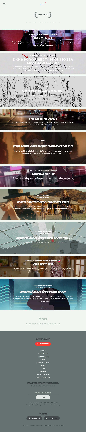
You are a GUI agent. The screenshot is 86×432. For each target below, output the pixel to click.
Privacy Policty (48, 425)
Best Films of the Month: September (43, 90)
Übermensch (43, 38)
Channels (43, 354)
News (43, 365)
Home (43, 351)
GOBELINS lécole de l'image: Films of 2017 (43, 291)
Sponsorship (43, 374)
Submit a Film (43, 363)
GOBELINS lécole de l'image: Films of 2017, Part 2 (43, 237)
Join (43, 397)
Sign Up (46, 377)
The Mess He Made (43, 119)
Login (38, 377)
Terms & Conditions (58, 425)
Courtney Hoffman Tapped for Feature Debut (43, 201)
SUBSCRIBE (44, 344)
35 (52, 23)
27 (32, 23)
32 (45, 23)
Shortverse (43, 357)
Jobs (43, 368)
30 (40, 23)
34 (50, 23)
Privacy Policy (36, 405)
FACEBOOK (35, 418)
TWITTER (53, 418)
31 (42, 23)
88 (59, 23)
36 (55, 23)
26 (30, 23)
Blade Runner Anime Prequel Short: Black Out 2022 (43, 146)
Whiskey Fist (43, 264)
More (43, 319)
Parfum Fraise (43, 174)
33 (47, 23)
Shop (43, 360)
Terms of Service (50, 405)
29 (37, 23)
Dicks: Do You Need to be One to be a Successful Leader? (43, 61)
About (43, 371)
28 (35, 23)
